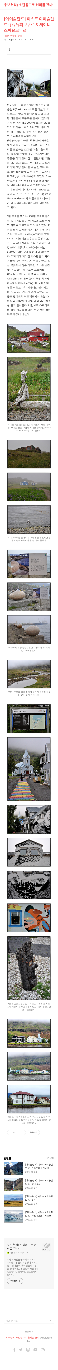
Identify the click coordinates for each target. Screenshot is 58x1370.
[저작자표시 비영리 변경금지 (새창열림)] (44, 1132)
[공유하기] (18, 1132)
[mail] (43, 1350)
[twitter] (21, 1350)
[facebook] (14, 1350)
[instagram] (28, 1350)
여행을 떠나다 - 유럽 (13, 35)
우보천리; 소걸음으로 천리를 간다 (28, 4)
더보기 (50, 1158)
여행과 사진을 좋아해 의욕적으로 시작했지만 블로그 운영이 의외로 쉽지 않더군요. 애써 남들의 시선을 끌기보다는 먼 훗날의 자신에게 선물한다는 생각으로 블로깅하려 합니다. (22, 1267)
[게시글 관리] (22, 1132)
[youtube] (35, 1350)
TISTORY (29, 1331)
